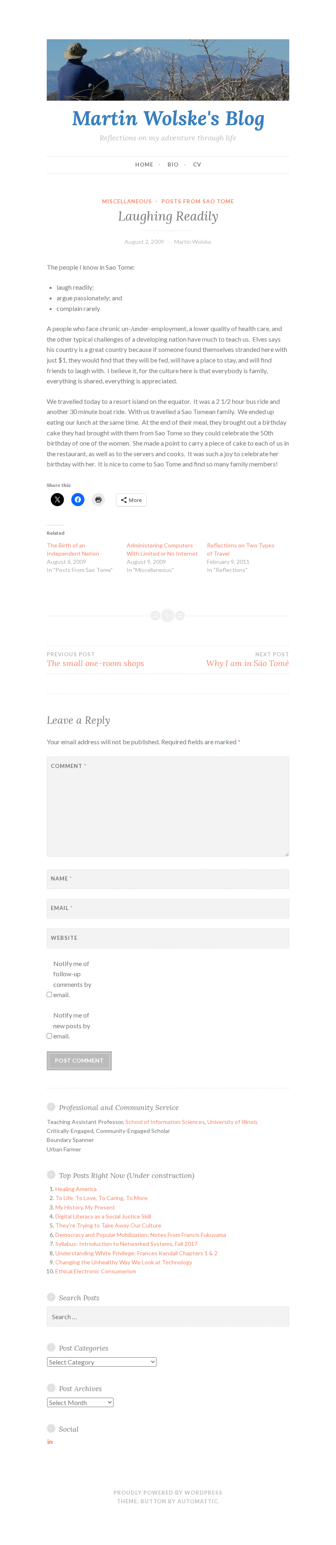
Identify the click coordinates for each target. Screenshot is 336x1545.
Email (62, 908)
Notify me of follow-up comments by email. (72, 979)
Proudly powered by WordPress (168, 1492)
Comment (68, 766)
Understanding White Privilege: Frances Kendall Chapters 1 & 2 (136, 1253)
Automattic (197, 1501)
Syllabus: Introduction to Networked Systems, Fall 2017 (126, 1243)
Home (144, 164)
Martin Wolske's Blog (168, 118)
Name (61, 878)
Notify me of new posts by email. (71, 1025)
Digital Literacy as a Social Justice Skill (103, 1216)
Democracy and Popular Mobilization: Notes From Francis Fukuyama (140, 1234)
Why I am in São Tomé (247, 659)
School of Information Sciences (165, 1121)
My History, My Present (85, 1207)
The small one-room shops (95, 659)
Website (64, 938)
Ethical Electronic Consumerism (95, 1271)
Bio (173, 164)
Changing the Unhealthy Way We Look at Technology (123, 1262)
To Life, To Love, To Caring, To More (101, 1197)
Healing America (76, 1188)
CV (197, 164)
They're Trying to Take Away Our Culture (108, 1225)
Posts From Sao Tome (197, 201)
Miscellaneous (127, 201)
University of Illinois (232, 1121)
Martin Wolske (192, 241)
